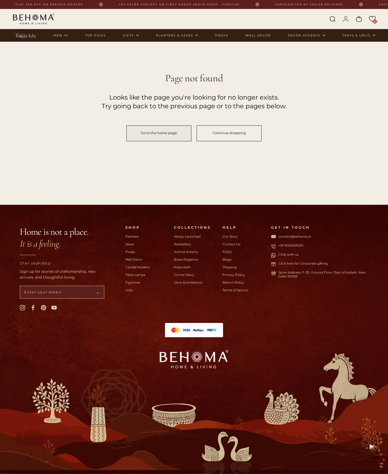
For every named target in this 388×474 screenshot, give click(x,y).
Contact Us (231, 244)
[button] (372, 19)
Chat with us (288, 254)
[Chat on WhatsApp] (376, 451)
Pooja (130, 252)
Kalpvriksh (182, 267)
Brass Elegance (186, 259)
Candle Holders (137, 267)
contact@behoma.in (294, 236)
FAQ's (227, 252)
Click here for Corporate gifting (303, 263)
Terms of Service (235, 290)
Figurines (132, 282)
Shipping (229, 267)
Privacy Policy (234, 275)
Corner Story (184, 275)
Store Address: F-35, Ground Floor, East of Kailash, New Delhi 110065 (322, 274)
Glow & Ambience (188, 282)
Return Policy (233, 282)
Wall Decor (134, 259)
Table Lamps (135, 275)
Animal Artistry (186, 252)
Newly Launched (187, 236)
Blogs (227, 259)
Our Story (230, 236)
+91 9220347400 (290, 245)
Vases (129, 244)
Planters (132, 236)
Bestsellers (182, 244)
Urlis (129, 290)
